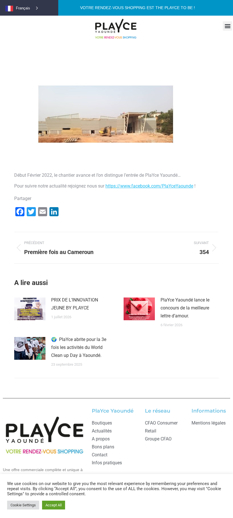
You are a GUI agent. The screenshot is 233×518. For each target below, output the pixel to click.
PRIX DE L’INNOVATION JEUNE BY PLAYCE (74, 304)
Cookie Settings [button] (23, 505)
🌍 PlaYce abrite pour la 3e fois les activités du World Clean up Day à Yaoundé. (78, 347)
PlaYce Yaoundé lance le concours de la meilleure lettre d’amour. (185, 308)
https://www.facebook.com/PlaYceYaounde (149, 186)
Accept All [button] (53, 505)
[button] (227, 26)
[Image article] (29, 309)
